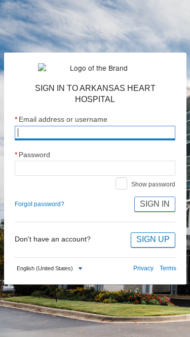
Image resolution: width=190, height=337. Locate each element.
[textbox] (45, 268)
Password (32, 155)
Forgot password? (39, 204)
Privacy (143, 268)
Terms (168, 268)
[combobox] (51, 268)
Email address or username (61, 119)
